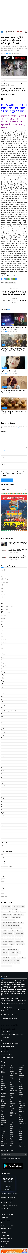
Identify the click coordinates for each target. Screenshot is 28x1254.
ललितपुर (2, 846)
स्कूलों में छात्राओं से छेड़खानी (8, 94)
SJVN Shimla (5, 960)
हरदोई (2, 890)
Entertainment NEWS (7, 936)
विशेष (2, 855)
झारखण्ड (3, 696)
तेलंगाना (2, 708)
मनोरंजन (2, 789)
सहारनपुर (3, 873)
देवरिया (2, 717)
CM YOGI (4, 930)
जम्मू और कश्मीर (4, 687)
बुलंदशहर (3, 777)
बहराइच (2, 756)
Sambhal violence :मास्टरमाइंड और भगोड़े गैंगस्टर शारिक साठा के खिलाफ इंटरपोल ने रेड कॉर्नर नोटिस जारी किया (13, 90)
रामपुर (2, 825)
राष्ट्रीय (2, 831)
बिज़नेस (2, 768)
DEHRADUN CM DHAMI (7, 933)
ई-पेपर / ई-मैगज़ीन (5, 612)
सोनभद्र (2, 881)
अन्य (2, 573)
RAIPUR (14, 957)
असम (2, 588)
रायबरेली (2, 828)
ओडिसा (2, 627)
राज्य (2, 822)
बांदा (2, 762)
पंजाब (2, 723)
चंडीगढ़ (2, 675)
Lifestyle (5, 944)
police (18, 952)
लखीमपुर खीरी (4, 843)
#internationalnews (18, 906)
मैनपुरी (2, 813)
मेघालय (2, 807)
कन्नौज (2, 633)
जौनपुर (2, 693)
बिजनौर (2, 771)
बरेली (2, 744)
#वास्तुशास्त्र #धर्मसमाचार (6, 914)
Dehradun (19, 930)
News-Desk (9, 53)
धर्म (1, 720)
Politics (4, 955)
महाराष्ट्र (3, 792)
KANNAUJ (18, 938)
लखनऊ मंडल (4, 840)
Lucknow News (20, 944)
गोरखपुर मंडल (4, 666)
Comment (4, 431)
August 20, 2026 (13, 373)
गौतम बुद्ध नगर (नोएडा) (6, 672)
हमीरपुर (2, 887)
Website (3, 465)
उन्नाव (2, 621)
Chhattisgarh (5, 917)
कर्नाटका (2, 636)
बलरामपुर (3, 747)
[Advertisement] (14, 15)
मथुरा (2, 783)
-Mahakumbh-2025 (18, 914)
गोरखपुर (2, 663)
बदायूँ (2, 741)
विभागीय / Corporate (6, 851)
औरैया (2, 630)
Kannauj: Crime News (8, 941)
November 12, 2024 (13, 552)
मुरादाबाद (3, 804)
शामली (2, 858)
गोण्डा (2, 660)
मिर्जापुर (2, 798)
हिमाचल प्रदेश (4, 896)
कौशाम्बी (2, 648)
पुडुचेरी (2, 729)
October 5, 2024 (13, 559)
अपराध (3, 324)
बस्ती (2, 753)
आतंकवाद (3, 597)
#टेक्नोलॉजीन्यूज (15, 911)
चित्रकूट (3, 681)
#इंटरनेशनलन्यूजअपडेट (6, 911)
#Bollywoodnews (6, 906)
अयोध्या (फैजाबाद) (5, 579)
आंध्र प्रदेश (3, 600)
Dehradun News (19, 933)
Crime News (12, 930)
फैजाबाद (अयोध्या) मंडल (6, 738)
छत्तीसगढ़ (3, 684)
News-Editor (5, 331)
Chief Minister (16, 917)
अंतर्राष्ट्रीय (3, 570)
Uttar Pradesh (15, 963)
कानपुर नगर (3, 639)
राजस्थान (3, 819)
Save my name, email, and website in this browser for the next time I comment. (13, 473)
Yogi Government (6, 965)
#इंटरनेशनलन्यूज (14, 909)
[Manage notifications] (24, 1250)
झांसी (2, 699)
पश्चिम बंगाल (3, 726)
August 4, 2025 (18, 53)
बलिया (2, 750)
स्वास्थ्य (2, 885)
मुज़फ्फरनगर (3, 801)
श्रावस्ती (3, 863)
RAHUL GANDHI (5, 957)
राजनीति (2, 816)
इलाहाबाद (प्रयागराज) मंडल (7, 606)
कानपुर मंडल (3, 642)
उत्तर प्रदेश (3, 615)
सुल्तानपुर (3, 878)
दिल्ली (2, 714)
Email (3, 458)
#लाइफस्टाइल (23, 911)
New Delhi (5, 952)
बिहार (2, 774)
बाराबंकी (2, 765)
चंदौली (2, 678)
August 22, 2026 (13, 331)
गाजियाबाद (3, 654)
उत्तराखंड (3, 618)
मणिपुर (2, 780)
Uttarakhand (5, 963)
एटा (1, 624)
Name (3, 451)
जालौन (2, 690)
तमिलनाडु (3, 705)
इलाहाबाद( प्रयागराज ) (6, 609)
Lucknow (12, 944)
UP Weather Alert (10, 282)
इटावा (2, 603)
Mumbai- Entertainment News (10, 949)
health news (19, 936)
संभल (2, 870)
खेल (2, 651)
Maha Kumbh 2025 (6, 947)
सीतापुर (2, 875)
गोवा (2, 669)
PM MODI (12, 952)
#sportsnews (5, 909)
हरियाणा (2, 893)
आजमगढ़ (3, 594)
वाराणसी (2, 848)
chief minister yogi (8, 928)
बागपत (2, 759)
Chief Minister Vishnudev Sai (10, 925)
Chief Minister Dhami (8, 920)
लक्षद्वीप (2, 834)
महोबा (2, 795)
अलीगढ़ (2, 585)
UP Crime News (15, 960)
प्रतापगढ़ (3, 732)
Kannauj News (20, 941)
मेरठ (2, 810)
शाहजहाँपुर (3, 861)
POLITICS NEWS (13, 955)
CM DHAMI (18, 928)
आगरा (2, 591)
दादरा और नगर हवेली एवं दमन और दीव (9, 711)
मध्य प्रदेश (3, 786)
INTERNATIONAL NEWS (7, 938)
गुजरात (2, 657)
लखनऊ (2, 836)
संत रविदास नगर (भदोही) (6, 866)
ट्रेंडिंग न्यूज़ (4, 367)
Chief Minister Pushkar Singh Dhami (12, 922)
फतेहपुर (2, 735)
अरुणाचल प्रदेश (4, 582)
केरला (2, 645)
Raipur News (21, 957)
